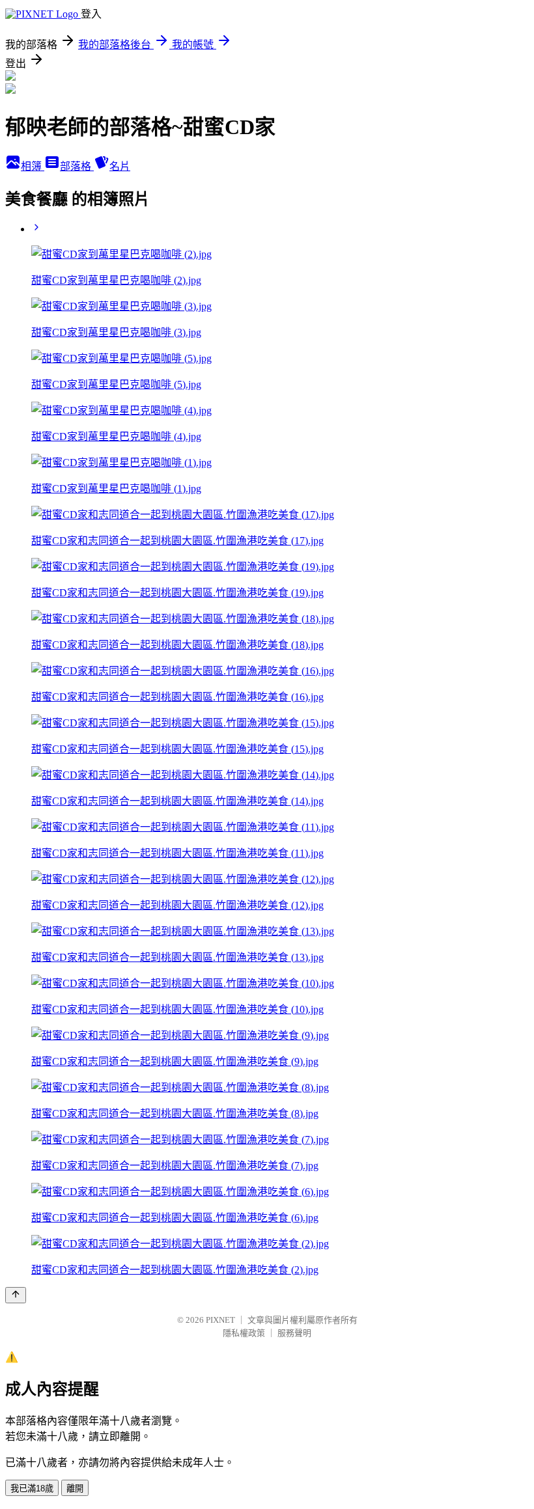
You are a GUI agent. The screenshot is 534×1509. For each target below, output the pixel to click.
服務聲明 (294, 1333)
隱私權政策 (244, 1333)
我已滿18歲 (31, 1488)
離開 (74, 1488)
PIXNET (220, 1320)
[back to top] (15, 1295)
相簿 (32, 166)
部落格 (77, 166)
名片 (119, 166)
